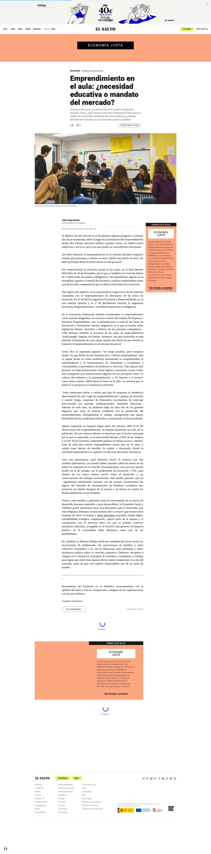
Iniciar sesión (201, 29)
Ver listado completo (161, 288)
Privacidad (63, 812)
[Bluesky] (151, 778)
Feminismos (40, 812)
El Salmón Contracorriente (92, 71)
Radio (20, 29)
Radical (38, 795)
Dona (76, 778)
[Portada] (105, 29)
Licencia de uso (89, 784)
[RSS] (174, 778)
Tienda (28, 29)
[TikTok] (167, 778)
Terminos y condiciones (92, 808)
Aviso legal (87, 798)
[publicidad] (105, 13)
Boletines (37, 29)
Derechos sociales (66, 788)
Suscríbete (187, 29)
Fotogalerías (40, 805)
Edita (84, 788)
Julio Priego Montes (71, 220)
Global (37, 791)
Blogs (37, 808)
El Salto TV (39, 798)
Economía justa (105, 45)
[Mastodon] (170, 778)
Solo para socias (65, 791)
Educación (75, 71)
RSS (84, 795)
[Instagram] (147, 778)
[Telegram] (143, 778)
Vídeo (13, 29)
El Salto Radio (41, 802)
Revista (61, 805)
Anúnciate (62, 808)
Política (38, 784)
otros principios (106, 515)
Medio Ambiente (65, 784)
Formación (86, 791)
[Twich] (155, 778)
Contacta (62, 802)
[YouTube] (163, 778)
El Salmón (39, 788)
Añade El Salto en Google (129, 125)
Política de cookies (90, 805)
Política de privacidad (91, 802)
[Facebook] (159, 778)
